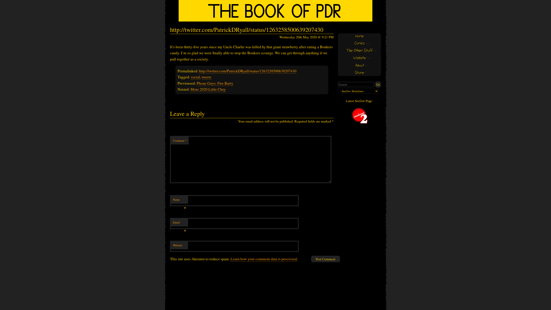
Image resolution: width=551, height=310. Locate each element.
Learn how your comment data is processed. (264, 258)
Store (359, 72)
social (195, 76)
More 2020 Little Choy (208, 89)
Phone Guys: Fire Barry (215, 83)
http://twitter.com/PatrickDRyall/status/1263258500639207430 (247, 70)
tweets (206, 76)
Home (359, 36)
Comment (180, 141)
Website (177, 245)
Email (179, 223)
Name (179, 201)
